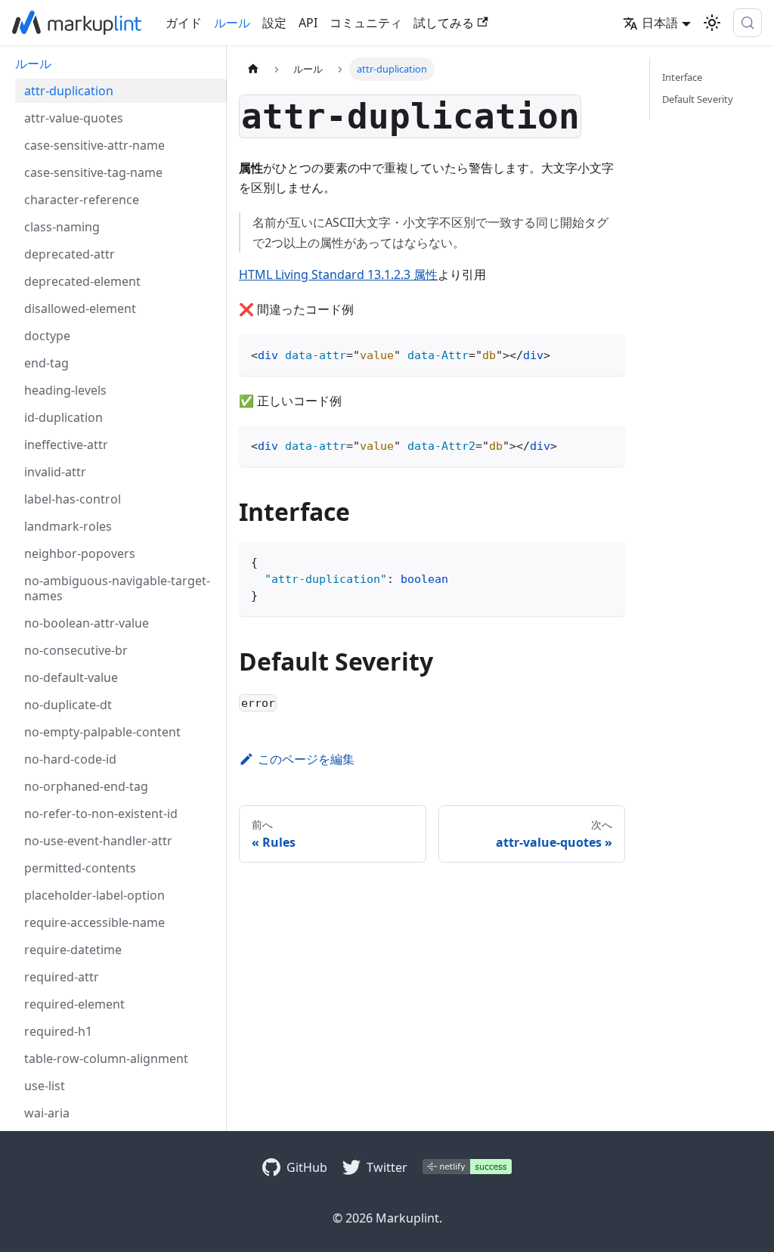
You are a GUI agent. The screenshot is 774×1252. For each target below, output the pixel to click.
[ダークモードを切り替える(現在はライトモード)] (712, 23)
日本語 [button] (660, 22)
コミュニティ (366, 22)
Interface (682, 77)
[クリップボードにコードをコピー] (606, 353)
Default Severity (697, 99)
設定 (274, 22)
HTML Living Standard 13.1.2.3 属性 (338, 274)
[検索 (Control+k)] (747, 22)
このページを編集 (306, 759)
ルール (232, 22)
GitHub (306, 1167)
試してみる (443, 22)
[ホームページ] (253, 69)
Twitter (387, 1167)
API (308, 22)
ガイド (184, 22)
